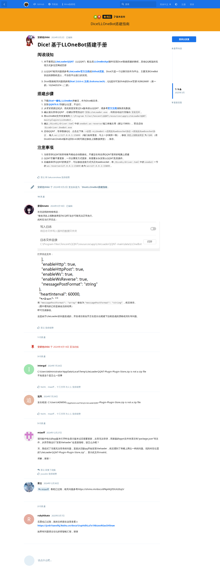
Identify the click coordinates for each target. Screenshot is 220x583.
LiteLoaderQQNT (64, 61)
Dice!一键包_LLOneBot (60, 100)
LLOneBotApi (101, 61)
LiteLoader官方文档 (79, 71)
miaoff (45, 489)
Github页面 (98, 71)
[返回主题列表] (4, 4)
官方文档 (112, 108)
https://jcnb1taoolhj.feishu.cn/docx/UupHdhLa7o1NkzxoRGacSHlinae (76, 525)
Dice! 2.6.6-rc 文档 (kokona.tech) (87, 81)
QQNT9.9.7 (54, 104)
